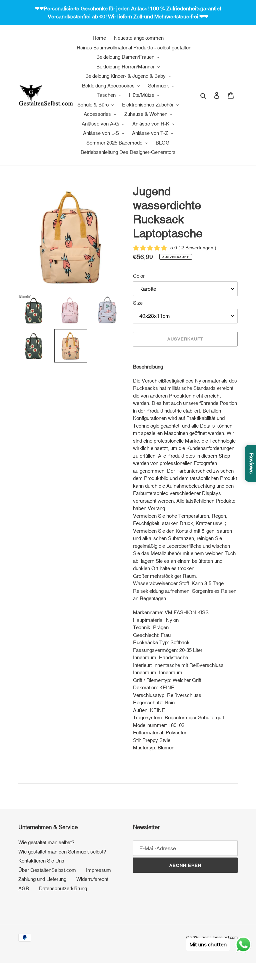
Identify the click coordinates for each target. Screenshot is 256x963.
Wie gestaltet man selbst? (46, 842)
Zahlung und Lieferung (42, 879)
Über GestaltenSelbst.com (47, 870)
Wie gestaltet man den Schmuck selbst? (62, 852)
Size (138, 303)
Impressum (98, 870)
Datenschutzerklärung (63, 888)
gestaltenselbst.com (220, 937)
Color (139, 276)
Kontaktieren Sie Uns (41, 861)
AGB (23, 888)
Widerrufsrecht (92, 879)
